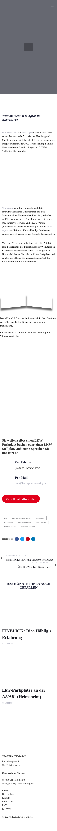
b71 (5, 518)
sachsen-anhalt (28, 527)
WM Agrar (27, 132)
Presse (5, 790)
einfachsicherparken (21, 518)
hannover (8, 522)
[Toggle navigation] (45, 7)
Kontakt (6, 797)
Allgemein (7, 644)
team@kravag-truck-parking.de (17, 783)
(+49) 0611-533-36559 (13, 779)
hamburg (40, 518)
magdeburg (41, 522)
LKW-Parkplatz (24, 522)
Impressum (7, 801)
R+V (4, 805)
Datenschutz (8, 794)
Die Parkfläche (9, 132)
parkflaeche (10, 527)
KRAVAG (7, 809)
